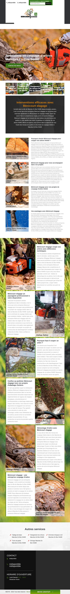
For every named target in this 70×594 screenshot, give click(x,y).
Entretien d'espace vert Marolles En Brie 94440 (55, 536)
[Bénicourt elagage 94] (29, 13)
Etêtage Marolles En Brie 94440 (36, 542)
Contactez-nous (14, 66)
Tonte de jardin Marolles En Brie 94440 (19, 542)
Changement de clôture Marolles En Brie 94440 (37, 536)
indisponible (11, 2)
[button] (34, 79)
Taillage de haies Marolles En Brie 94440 (19, 536)
